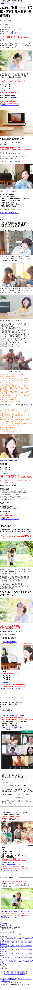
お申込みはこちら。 (9, 862)
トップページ (4, 979)
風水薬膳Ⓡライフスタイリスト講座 (14, 813)
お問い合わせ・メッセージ (12, 688)
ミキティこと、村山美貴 (8, 33)
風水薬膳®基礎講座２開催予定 (14, 972)
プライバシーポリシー (25, 979)
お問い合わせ (5, 981)
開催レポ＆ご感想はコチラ (9, 460)
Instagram (4, 923)
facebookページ (6, 925)
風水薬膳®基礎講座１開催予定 (14, 974)
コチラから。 (14, 97)
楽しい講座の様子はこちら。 (12, 864)
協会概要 (13, 979)
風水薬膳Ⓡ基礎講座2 (9, 642)
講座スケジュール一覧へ (8, 3)
